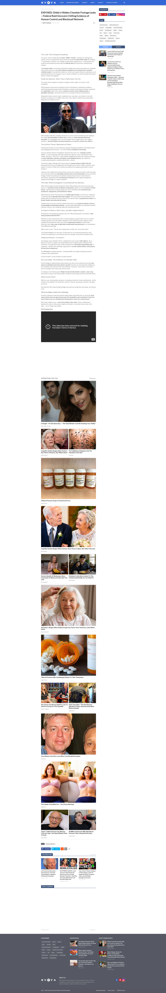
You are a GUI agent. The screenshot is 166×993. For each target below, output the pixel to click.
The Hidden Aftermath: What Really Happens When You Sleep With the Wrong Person (87, 943)
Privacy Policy (111, 990)
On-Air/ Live (116, 33)
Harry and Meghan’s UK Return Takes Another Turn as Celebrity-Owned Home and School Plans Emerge (116, 965)
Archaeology (108, 27)
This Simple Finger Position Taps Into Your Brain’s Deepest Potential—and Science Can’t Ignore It (87, 963)
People (106, 35)
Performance (113, 35)
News (110, 33)
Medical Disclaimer (101, 990)
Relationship (111, 38)
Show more (93, 854)
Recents (118, 47)
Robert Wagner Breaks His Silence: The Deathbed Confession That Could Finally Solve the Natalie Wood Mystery (116, 954)
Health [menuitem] (100, 2)
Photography (103, 38)
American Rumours (49, 9)
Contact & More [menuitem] (111, 2)
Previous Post (45, 929)
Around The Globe (118, 27)
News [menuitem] (92, 2)
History (120, 30)
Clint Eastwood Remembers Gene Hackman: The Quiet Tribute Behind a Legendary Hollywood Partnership (48, 873)
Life (101, 33)
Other (101, 35)
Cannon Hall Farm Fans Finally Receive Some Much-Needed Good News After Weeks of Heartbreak (115, 54)
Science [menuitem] (84, 2)
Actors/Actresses (103, 25)
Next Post (92, 929)
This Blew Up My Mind (110, 41)
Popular (105, 47)
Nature (105, 33)
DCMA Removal (121, 990)
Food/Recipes (108, 30)
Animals (101, 27)
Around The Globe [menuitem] (72, 2)
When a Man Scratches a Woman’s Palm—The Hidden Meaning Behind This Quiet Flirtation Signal (86, 953)
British (101, 30)
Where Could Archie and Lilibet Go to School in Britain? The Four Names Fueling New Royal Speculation (115, 944)
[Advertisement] (68, 38)
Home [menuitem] (62, 2)
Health (115, 30)
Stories (101, 41)
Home (42, 9)
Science (117, 38)
